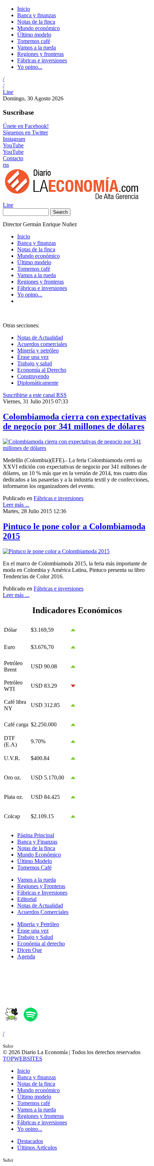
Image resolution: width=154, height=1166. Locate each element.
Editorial (27, 899)
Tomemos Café (34, 867)
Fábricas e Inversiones (42, 893)
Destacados (30, 1141)
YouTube (13, 145)
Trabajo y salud (34, 363)
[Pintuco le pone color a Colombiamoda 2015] (56, 551)
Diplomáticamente (37, 383)
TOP (22, 1059)
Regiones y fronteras (40, 54)
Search (60, 212)
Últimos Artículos (37, 1147)
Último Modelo (34, 861)
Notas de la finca (36, 22)
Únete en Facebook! (26, 126)
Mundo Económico (39, 855)
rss (6, 165)
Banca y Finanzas (37, 842)
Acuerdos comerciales (42, 344)
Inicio (23, 9)
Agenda (26, 956)
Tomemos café (33, 41)
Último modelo (34, 35)
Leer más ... (16, 505)
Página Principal (35, 835)
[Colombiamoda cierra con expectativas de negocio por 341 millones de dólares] (77, 448)
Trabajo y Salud (35, 937)
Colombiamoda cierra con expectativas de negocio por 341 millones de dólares (74, 421)
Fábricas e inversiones (42, 60)
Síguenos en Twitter (25, 132)
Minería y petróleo (38, 350)
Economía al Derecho (41, 370)
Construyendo (33, 376)
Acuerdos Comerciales (42, 912)
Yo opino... (29, 67)
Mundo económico (38, 28)
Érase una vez (33, 357)
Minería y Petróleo (38, 924)
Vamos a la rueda (36, 47)
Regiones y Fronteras (41, 886)
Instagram (14, 139)
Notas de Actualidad (40, 338)
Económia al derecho (41, 943)
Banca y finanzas (36, 15)
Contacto (13, 158)
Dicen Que (29, 950)
